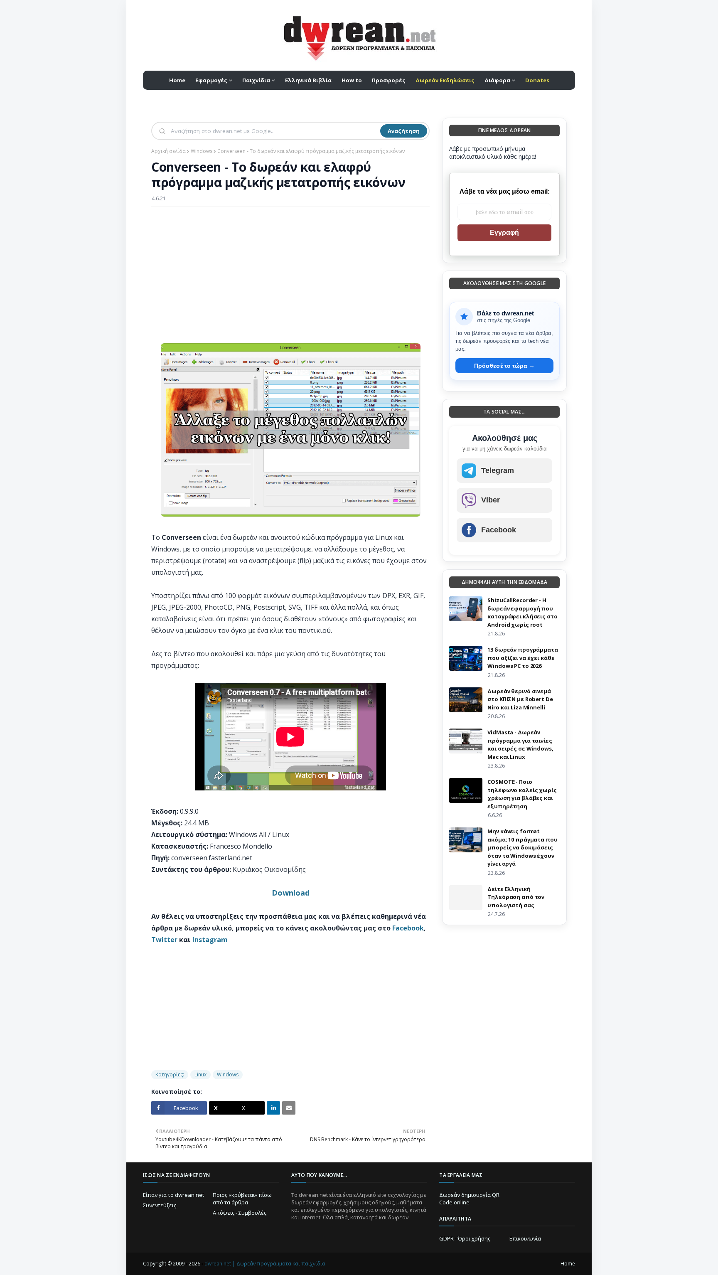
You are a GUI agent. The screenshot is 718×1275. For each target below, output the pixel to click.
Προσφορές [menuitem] (389, 80)
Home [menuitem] (177, 80)
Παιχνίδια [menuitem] (256, 80)
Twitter (164, 939)
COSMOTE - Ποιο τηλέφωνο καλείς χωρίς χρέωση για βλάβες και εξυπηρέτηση (521, 794)
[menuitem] (445, 80)
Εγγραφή (504, 232)
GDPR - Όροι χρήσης (464, 1238)
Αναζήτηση (404, 131)
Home (568, 1263)
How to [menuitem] (352, 80)
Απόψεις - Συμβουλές (239, 1212)
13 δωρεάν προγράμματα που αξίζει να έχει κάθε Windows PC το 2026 (522, 657)
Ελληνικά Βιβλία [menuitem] (308, 80)
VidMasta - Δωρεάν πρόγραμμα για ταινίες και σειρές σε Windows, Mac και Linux (520, 745)
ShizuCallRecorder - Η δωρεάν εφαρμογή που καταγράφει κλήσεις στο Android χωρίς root (522, 612)
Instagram (210, 939)
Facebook (408, 928)
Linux (200, 1074)
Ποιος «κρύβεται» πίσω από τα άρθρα (242, 1198)
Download (291, 893)
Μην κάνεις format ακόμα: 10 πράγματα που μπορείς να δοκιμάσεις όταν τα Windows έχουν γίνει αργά (522, 847)
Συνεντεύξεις (159, 1205)
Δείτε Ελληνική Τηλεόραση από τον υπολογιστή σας (515, 897)
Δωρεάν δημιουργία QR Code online (469, 1198)
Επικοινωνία (525, 1238)
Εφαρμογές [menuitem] (211, 80)
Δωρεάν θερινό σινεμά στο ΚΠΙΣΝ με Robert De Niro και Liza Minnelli (520, 699)
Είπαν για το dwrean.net (173, 1195)
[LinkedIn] (273, 1108)
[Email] (288, 1108)
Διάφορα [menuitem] (497, 80)
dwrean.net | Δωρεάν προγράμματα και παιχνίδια (264, 1263)
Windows (201, 151)
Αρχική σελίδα (168, 151)
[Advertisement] (290, 273)
